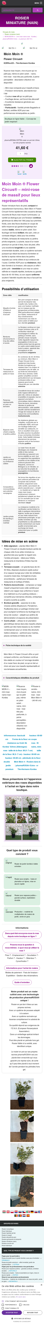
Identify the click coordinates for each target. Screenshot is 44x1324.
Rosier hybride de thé (8, 1233)
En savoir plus (21, 1297)
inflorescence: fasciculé (14, 735)
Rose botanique (7, 1245)
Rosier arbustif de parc (9, 1237)
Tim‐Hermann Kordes (27, 769)
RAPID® (15, 1275)
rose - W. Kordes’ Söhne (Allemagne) (21, 745)
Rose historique (7, 1231)
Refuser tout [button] (32, 1313)
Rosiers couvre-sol (8, 1243)
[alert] (22, 1303)
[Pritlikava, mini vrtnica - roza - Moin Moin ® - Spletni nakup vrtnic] (20, 1211)
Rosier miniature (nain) (12, 34)
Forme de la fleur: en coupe (24, 739)
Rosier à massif (7, 1235)
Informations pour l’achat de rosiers (22, 968)
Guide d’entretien (22, 982)
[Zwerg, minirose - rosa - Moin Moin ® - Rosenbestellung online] (8, 1211)
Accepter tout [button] (12, 1313)
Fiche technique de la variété (18, 645)
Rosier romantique (8, 1229)
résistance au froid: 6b (17, 743)
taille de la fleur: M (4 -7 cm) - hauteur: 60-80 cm (22, 752)
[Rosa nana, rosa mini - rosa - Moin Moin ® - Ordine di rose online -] (28, 1211)
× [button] (41, 1285)
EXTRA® (16, 1264)
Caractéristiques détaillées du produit (22, 677)
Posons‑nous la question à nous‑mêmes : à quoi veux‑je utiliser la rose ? (22, 947)
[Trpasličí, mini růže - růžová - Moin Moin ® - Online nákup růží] (24, 1211)
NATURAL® (13, 1271)
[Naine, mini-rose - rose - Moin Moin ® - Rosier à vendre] (40, 1211)
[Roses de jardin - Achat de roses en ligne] (38, 10)
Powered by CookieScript (22, 1321)
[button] (22, 1318)
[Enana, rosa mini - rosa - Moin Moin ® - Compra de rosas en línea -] (28, 1215)
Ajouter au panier (23, 159)
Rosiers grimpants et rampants (11, 1239)
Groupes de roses (9, 32)
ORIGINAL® (6, 1260)
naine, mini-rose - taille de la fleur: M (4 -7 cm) (22, 748)
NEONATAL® (13, 1281)
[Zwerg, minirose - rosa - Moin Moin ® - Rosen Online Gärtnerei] (32, 1211)
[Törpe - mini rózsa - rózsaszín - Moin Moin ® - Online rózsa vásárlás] (4, 1211)
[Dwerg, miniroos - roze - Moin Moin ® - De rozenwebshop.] (24, 1215)
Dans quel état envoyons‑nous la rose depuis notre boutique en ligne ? (22, 935)
